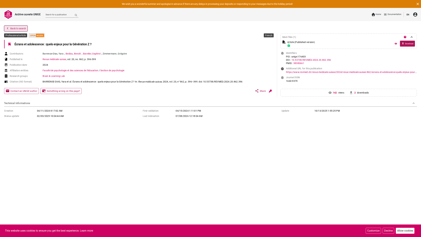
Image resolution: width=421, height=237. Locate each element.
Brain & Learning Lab (54, 76)
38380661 (298, 63)
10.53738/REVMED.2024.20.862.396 (311, 60)
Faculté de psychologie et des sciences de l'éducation (71, 70)
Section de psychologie (112, 70)
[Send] (76, 15)
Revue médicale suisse (54, 59)
